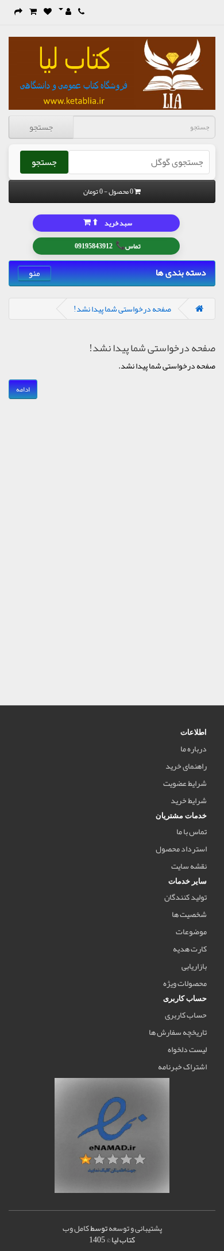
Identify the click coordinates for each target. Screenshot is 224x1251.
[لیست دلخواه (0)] (48, 11)
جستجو (41, 127)
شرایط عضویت (185, 783)
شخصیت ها (189, 914)
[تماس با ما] (81, 11)
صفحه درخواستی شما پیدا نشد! (122, 309)
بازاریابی (194, 966)
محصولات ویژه (185, 983)
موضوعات (191, 931)
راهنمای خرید (186, 766)
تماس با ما (191, 831)
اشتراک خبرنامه (182, 1066)
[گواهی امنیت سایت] (112, 1138)
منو (34, 273)
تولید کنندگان (185, 897)
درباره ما (193, 748)
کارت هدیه (190, 949)
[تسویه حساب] (18, 11)
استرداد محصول (181, 849)
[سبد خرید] (33, 11)
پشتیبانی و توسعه (135, 1228)
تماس (108, 245)
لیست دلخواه (187, 1049)
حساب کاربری (186, 1015)
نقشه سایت (189, 866)
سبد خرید (111, 222)
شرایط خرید (189, 800)
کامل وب (76, 1228)
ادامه (23, 389)
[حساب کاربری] (65, 11)
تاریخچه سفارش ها (178, 1032)
